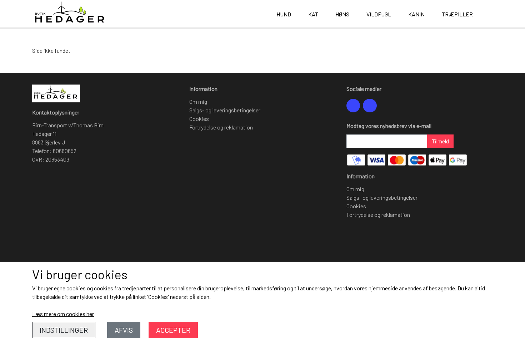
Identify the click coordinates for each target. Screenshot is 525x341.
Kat (313, 14)
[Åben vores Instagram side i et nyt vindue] (369, 105)
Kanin (416, 14)
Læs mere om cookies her (63, 313)
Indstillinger (64, 330)
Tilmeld (440, 141)
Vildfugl (378, 14)
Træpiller (457, 14)
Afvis (124, 330)
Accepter (173, 330)
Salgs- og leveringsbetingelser (224, 110)
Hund (283, 14)
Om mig (198, 101)
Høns (342, 14)
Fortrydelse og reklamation (221, 127)
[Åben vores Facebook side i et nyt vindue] (353, 105)
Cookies (199, 118)
